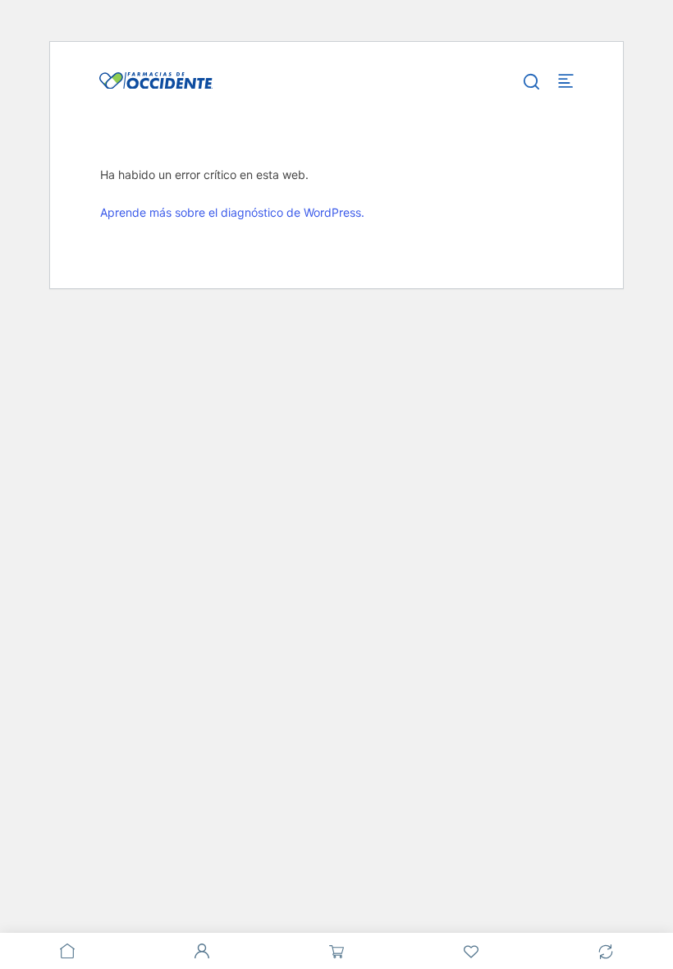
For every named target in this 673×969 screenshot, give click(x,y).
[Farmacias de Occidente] (156, 79)
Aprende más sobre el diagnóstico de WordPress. (232, 212)
